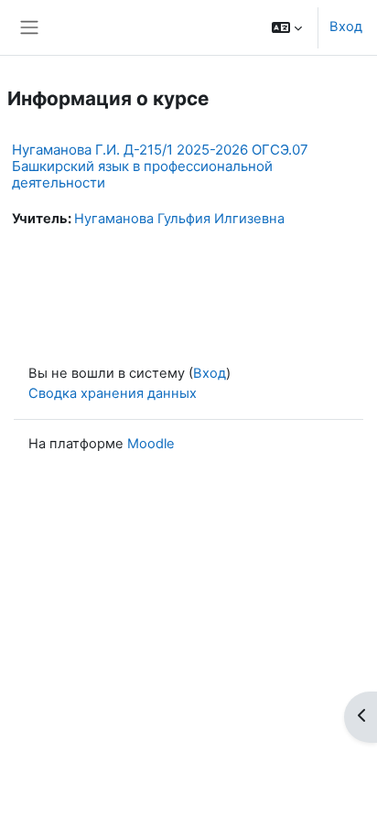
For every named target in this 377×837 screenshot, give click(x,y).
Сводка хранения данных (112, 393)
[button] (287, 27)
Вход (345, 26)
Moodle (151, 443)
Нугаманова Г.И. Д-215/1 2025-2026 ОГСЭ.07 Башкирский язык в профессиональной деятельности (160, 166)
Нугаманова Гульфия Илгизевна (179, 218)
